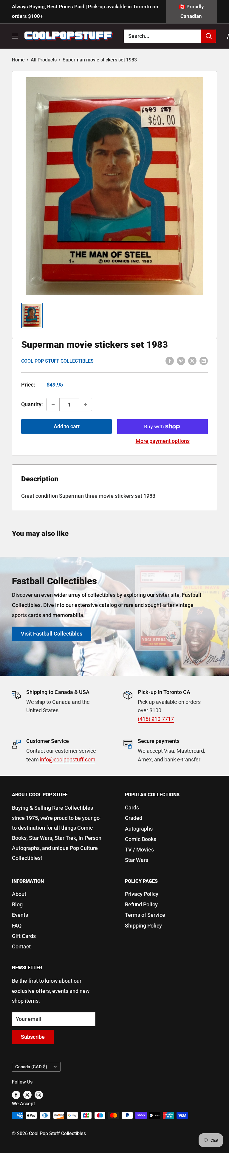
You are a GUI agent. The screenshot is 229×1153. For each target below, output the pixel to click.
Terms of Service (145, 915)
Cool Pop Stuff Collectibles (57, 361)
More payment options (163, 441)
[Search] (208, 36)
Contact (21, 946)
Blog (17, 904)
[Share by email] (203, 361)
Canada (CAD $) (31, 1066)
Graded (133, 818)
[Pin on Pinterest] (181, 361)
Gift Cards (24, 936)
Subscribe (33, 1037)
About (19, 894)
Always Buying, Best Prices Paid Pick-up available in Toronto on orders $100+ (85, 11)
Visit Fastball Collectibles (51, 633)
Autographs (139, 829)
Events (20, 915)
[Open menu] (15, 36)
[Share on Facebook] (169, 361)
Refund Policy (141, 904)
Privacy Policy (141, 894)
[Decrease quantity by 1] (53, 404)
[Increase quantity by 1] (85, 404)
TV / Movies (139, 849)
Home (18, 60)
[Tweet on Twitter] (192, 361)
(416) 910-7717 (156, 719)
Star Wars (136, 860)
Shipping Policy (143, 925)
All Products (44, 60)
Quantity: (32, 404)
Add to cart (67, 426)
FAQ (16, 925)
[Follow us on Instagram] (39, 1094)
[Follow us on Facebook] (16, 1094)
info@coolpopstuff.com (67, 759)
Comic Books (140, 839)
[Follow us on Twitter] (27, 1094)
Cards (132, 807)
